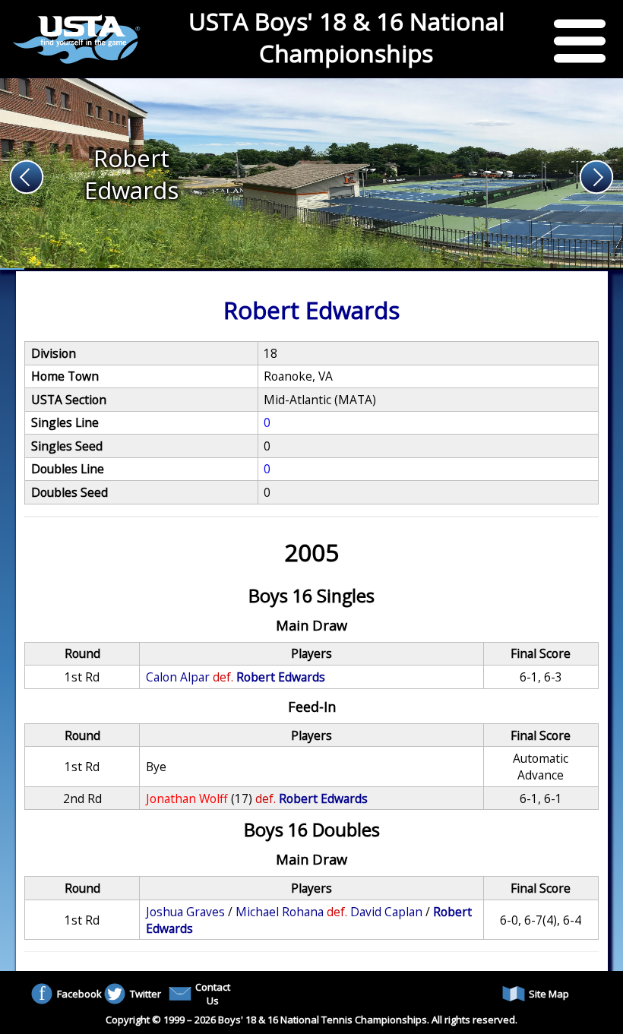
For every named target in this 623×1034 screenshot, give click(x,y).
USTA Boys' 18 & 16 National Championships (346, 37)
